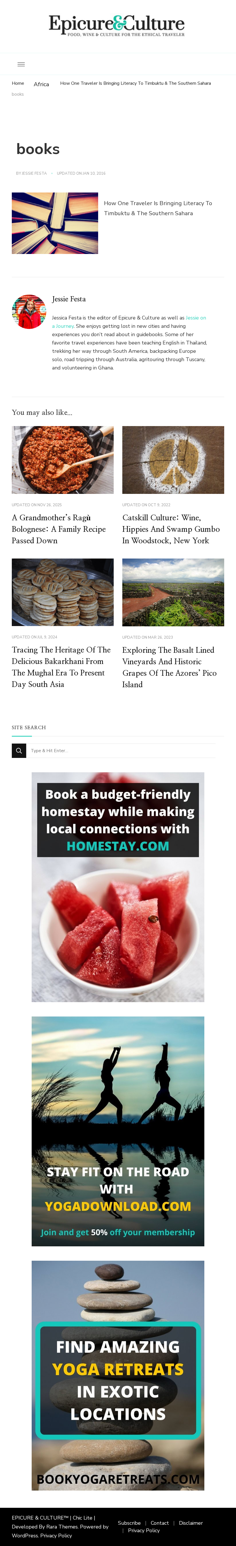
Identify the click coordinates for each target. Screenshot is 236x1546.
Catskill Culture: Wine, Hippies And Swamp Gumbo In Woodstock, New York (171, 529)
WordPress (25, 1535)
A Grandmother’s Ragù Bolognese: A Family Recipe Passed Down (59, 529)
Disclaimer (191, 1523)
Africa (41, 84)
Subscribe (129, 1523)
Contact (160, 1523)
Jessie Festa (34, 173)
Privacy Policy (56, 1535)
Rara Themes (62, 1526)
